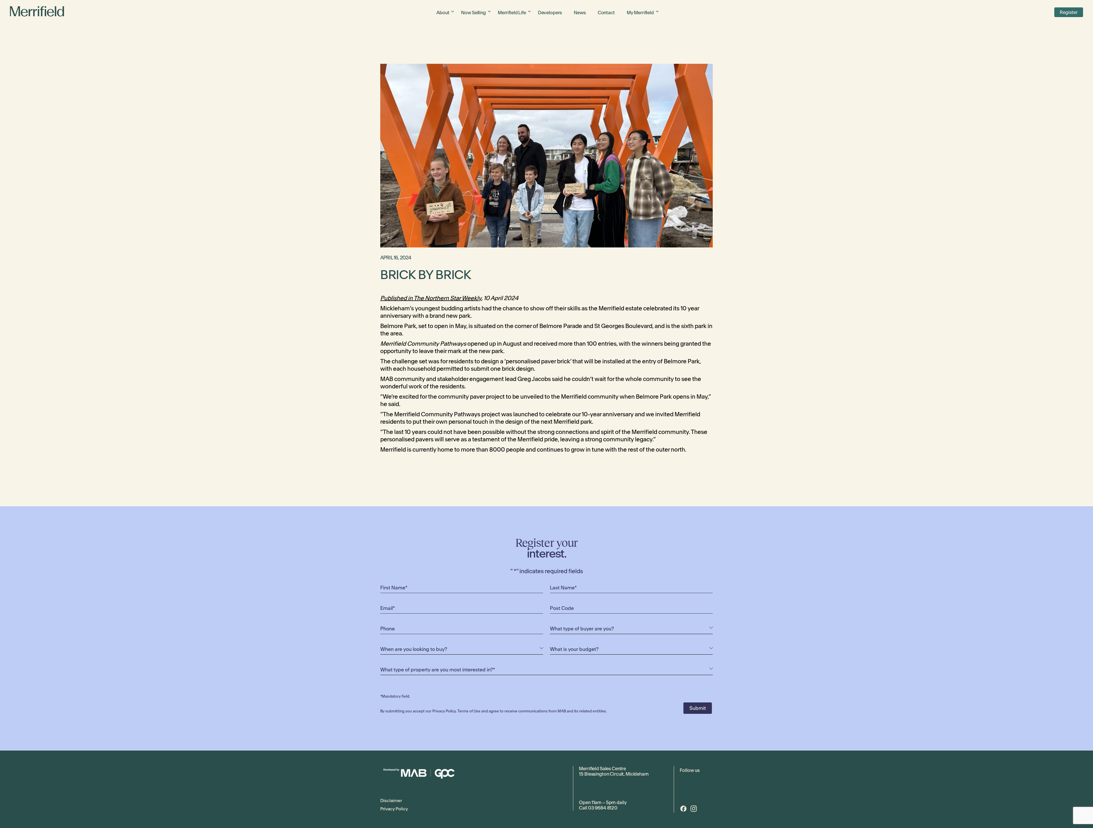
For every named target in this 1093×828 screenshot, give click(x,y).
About (442, 12)
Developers (550, 12)
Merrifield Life (512, 12)
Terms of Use (468, 711)
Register (1069, 12)
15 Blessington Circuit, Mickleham (613, 774)
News (579, 12)
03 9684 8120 (602, 808)
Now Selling (473, 12)
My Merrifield (640, 12)
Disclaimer (391, 800)
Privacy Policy (444, 711)
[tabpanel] (546, 155)
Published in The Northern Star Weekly (430, 298)
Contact (606, 12)
